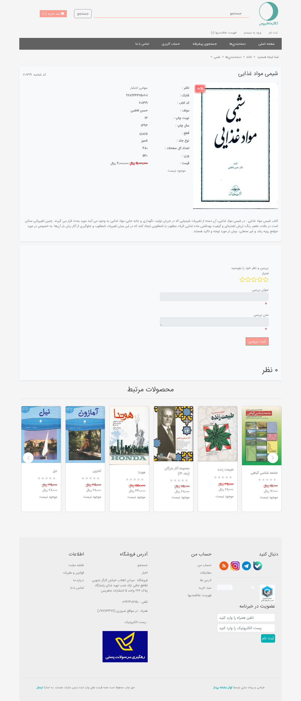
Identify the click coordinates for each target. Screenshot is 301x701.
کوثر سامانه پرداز (223, 687)
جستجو (83, 13)
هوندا (141, 472)
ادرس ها (205, 580)
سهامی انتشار (139, 87)
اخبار (145, 572)
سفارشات (205, 572)
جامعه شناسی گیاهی (264, 472)
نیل (55, 471)
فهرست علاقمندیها (199, 595)
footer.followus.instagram (235, 565)
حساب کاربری (171, 43)
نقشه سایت (76, 565)
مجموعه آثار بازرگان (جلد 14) (177, 471)
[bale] (257, 565)
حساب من (204, 565)
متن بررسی (261, 314)
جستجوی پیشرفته (205, 43)
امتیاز (265, 273)
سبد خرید (204, 587)
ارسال (39, 687)
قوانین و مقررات (73, 572)
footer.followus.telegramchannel (246, 565)
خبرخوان (223, 565)
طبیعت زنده (226, 469)
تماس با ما (142, 43)
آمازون (97, 471)
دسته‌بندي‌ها (238, 43)
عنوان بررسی (260, 289)
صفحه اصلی (266, 43)
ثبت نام (273, 32)
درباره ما (78, 580)
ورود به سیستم (252, 32)
